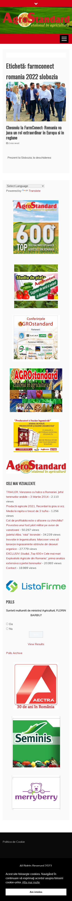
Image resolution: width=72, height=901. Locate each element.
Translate (35, 190)
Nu (11, 628)
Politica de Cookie (14, 841)
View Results (36, 644)
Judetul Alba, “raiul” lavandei (23, 534)
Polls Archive (14, 653)
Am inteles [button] (36, 892)
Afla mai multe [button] (31, 882)
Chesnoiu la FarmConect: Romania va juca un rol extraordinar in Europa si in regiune (35, 132)
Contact (11, 568)
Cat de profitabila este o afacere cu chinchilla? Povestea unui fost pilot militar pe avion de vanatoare (34, 525)
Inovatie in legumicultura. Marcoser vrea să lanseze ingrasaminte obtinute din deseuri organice (32, 544)
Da (11, 624)
